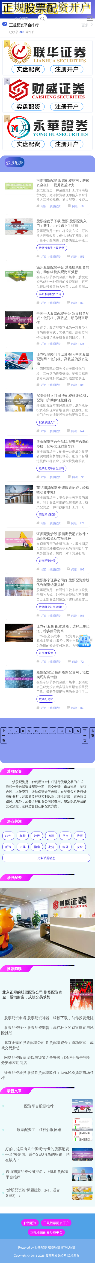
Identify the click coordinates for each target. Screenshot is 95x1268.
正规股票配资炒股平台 (46, 1232)
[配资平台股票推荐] (82, 1106)
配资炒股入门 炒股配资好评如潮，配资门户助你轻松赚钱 (62, 397)
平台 (65, 835)
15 (77, 730)
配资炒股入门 (47, 422)
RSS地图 (54, 1247)
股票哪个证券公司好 (51, 607)
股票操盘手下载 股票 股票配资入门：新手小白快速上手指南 (61, 223)
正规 (23, 846)
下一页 (84, 735)
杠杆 (23, 835)
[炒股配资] (46, 7)
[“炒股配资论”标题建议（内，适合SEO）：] (82, 1193)
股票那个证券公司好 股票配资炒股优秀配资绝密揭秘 (62, 582)
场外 (65, 846)
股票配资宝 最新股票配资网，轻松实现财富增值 (62, 674)
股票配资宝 (46, 699)
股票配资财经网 (55, 1255)
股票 (80, 835)
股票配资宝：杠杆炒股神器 (39, 1129)
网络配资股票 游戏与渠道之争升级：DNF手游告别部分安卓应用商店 (45, 1060)
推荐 (51, 835)
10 (36, 730)
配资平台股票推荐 (39, 1106)
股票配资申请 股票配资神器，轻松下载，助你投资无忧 (49, 1017)
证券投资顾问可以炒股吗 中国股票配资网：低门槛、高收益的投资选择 (62, 358)
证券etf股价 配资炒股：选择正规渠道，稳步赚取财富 (63, 628)
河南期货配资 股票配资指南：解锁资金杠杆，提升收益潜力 (62, 182)
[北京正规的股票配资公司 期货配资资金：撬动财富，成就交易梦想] (81, 994)
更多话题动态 (46, 858)
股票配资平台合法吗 (51, 468)
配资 (8, 846)
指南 (37, 846)
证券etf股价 (46, 653)
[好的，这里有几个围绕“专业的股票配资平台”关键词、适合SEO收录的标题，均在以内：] (82, 1154)
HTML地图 (68, 1247)
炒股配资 (30, 1222)
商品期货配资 (47, 514)
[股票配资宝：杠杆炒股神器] (82, 1129)
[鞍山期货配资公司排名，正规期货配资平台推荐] (82, 1174)
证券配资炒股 (47, 560)
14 (69, 730)
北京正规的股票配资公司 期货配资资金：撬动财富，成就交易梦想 (32, 994)
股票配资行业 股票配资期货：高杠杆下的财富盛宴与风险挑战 (47, 1030)
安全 (80, 846)
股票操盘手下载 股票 (52, 248)
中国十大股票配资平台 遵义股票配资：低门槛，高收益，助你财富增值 (62, 318)
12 (53, 730)
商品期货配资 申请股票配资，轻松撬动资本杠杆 (62, 489)
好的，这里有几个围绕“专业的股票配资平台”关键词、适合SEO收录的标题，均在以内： (37, 1154)
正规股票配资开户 (56, 1222)
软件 (8, 835)
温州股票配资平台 (50, 294)
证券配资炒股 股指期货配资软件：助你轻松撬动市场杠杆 (62, 536)
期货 (51, 846)
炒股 (37, 835)
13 (61, 730)
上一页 (3, 735)
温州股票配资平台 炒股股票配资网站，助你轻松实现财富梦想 (62, 269)
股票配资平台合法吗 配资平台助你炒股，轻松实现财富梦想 (62, 443)
